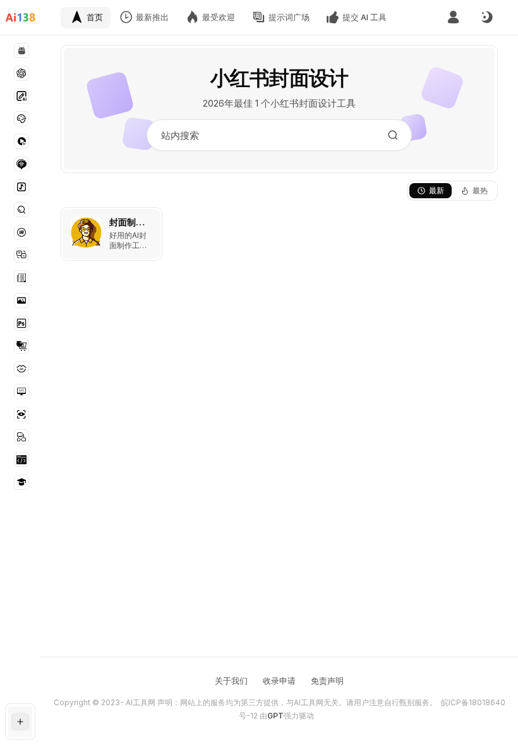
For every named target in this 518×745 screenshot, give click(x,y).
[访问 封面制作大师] (86, 232)
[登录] (453, 17)
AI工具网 (140, 702)
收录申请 (279, 681)
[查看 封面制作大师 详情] (111, 234)
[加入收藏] (150, 220)
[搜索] (393, 135)
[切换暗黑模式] (486, 17)
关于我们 (231, 681)
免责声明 (327, 681)
